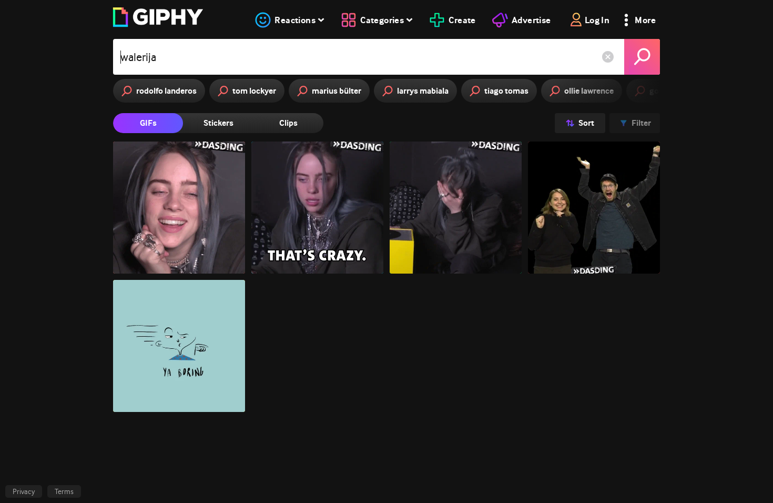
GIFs (148, 123)
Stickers (218, 123)
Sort (586, 123)
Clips (288, 123)
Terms (64, 491)
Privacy (24, 491)
